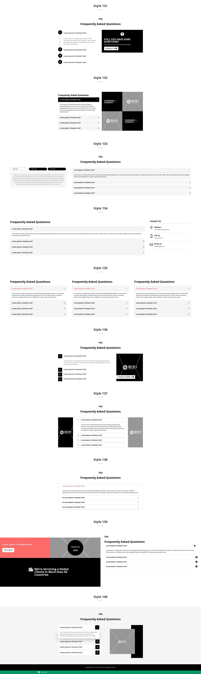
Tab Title (15, 169)
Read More (8, 550)
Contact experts (124, 377)
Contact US (110, 48)
